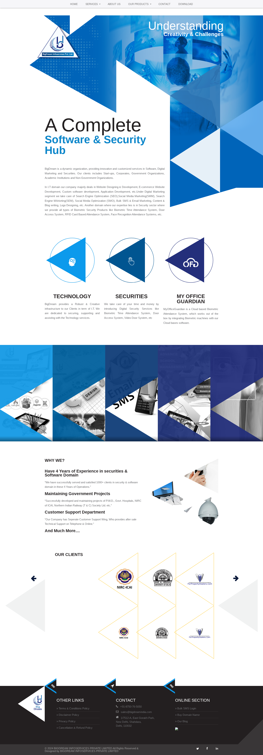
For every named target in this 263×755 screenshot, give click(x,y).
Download (185, 4)
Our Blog (182, 721)
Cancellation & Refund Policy (75, 727)
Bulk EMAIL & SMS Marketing (136, 377)
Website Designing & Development (31, 374)
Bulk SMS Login (186, 708)
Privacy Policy (67, 721)
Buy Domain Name (188, 714)
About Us (114, 4)
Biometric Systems (241, 374)
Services (92, 4)
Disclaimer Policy (69, 714)
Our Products (138, 4)
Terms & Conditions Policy (74, 708)
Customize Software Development (89, 377)
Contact (165, 4)
